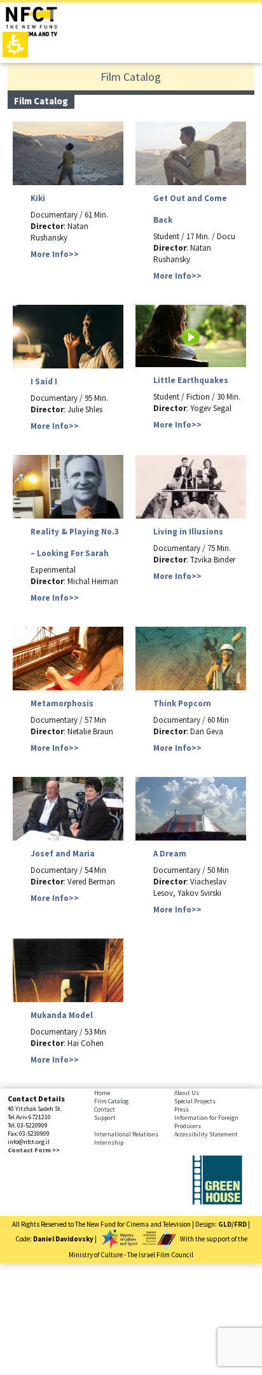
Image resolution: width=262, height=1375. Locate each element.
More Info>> (55, 254)
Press (181, 1109)
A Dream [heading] (169, 853)
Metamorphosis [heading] (62, 703)
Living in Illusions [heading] (188, 531)
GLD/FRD (232, 1224)
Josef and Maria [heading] (63, 853)
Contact (104, 1109)
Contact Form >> (34, 1150)
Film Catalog (111, 1101)
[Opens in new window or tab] (217, 1202)
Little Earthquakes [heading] (190, 380)
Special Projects (195, 1101)
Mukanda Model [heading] (62, 1015)
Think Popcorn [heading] (182, 703)
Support (105, 1117)
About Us (186, 1093)
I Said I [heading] (44, 381)
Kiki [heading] (38, 198)
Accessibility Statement (206, 1134)
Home (102, 1093)
